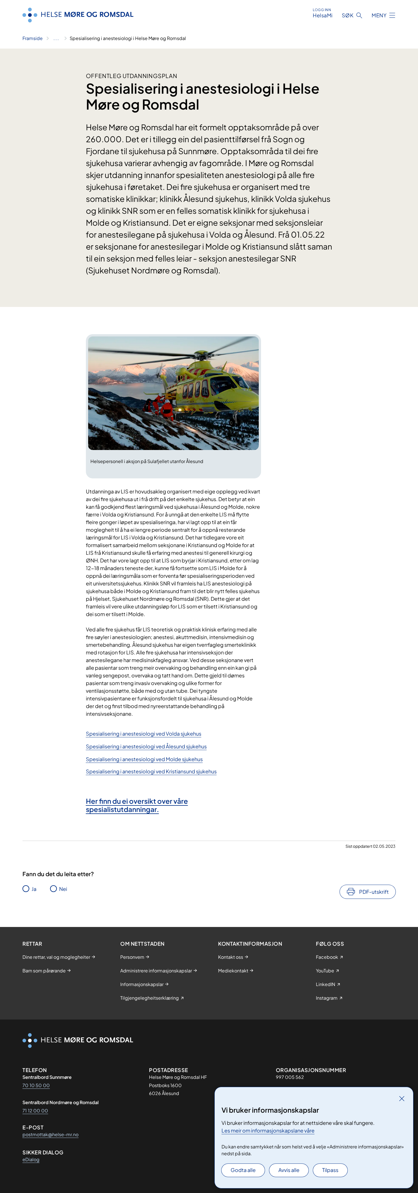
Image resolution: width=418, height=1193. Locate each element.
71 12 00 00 (35, 1111)
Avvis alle (288, 1170)
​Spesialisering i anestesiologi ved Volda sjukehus (143, 733)
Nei (63, 889)
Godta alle (243, 1170)
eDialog (31, 1159)
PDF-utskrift (374, 891)
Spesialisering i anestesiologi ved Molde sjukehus (144, 759)
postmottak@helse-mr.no (50, 1134)
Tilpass (330, 1170)
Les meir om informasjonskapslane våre (268, 1130)
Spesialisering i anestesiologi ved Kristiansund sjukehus (151, 771)
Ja (34, 889)
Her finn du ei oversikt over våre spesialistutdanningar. (137, 805)
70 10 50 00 (36, 1085)
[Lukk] (401, 1098)
